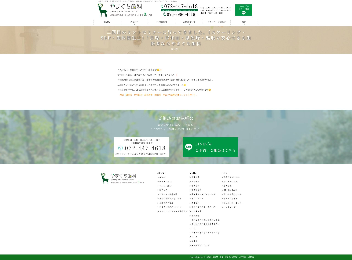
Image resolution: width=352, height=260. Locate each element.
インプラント (198, 199)
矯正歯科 (196, 203)
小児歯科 (196, 186)
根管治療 (196, 216)
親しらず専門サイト (233, 194)
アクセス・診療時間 (216, 22)
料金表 (195, 241)
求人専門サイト (231, 199)
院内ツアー (165, 190)
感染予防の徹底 (167, 203)
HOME (107, 22)
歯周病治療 (197, 190)
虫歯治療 (196, 177)
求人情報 (228, 186)
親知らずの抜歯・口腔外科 (204, 207)
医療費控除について (201, 245)
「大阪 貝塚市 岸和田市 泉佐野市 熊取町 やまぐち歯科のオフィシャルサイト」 (158, 95)
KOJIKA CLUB (230, 190)
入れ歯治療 (197, 211)
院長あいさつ (165, 181)
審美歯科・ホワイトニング (204, 194)
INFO (225, 173)
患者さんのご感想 (232, 177)
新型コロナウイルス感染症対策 (174, 211)
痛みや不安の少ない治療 (171, 199)
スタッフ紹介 (165, 186)
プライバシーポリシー (234, 203)
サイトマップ (230, 207)
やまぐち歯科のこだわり (171, 207)
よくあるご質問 (231, 181)
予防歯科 (196, 181)
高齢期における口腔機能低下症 (206, 220)
